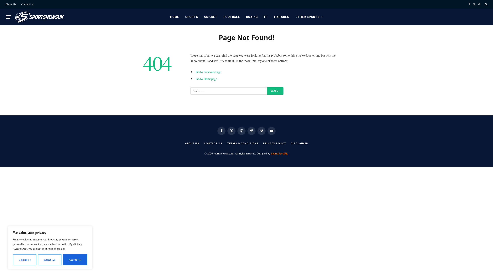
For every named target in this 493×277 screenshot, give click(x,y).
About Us (11, 4)
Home (174, 17)
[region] (50, 247)
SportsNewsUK (279, 153)
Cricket (210, 17)
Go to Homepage (206, 79)
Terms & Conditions (242, 143)
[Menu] (8, 17)
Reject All (50, 259)
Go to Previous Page (208, 72)
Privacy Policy (274, 143)
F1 (266, 17)
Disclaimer (299, 143)
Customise (25, 259)
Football (232, 17)
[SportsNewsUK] (39, 17)
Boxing (252, 17)
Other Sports (307, 17)
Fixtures (281, 17)
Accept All (75, 259)
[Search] (485, 4)
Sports (191, 17)
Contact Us (27, 4)
